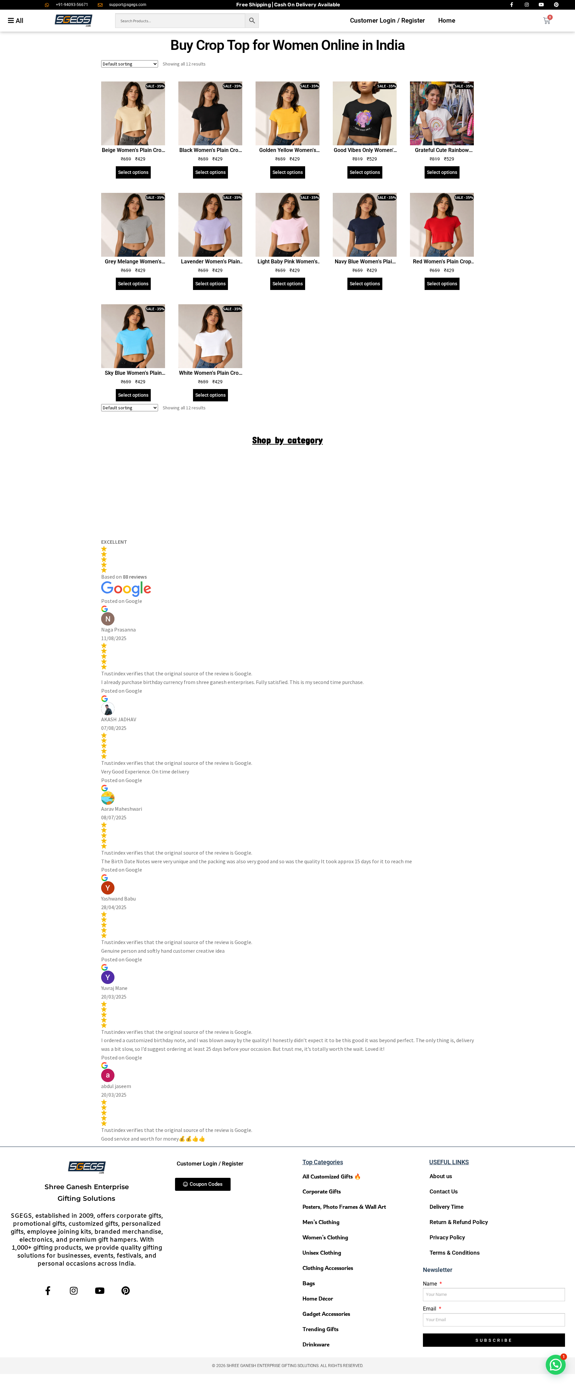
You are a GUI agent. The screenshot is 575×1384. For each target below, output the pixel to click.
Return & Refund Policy (459, 1222)
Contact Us (444, 1191)
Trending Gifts (320, 1328)
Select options (133, 172)
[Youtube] (100, 1291)
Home (446, 20)
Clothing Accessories (327, 1267)
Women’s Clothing (325, 1237)
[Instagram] (74, 1291)
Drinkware (315, 1344)
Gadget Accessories (326, 1313)
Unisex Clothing (321, 1252)
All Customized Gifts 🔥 (331, 1176)
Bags (308, 1283)
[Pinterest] (125, 1291)
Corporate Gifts (321, 1191)
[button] (556, 1365)
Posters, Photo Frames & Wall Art (344, 1206)
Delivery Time (447, 1206)
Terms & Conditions (455, 1252)
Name (430, 1284)
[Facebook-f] (48, 1291)
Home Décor (317, 1298)
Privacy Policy (447, 1237)
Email (430, 1309)
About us (441, 1176)
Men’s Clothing (320, 1221)
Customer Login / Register (387, 20)
